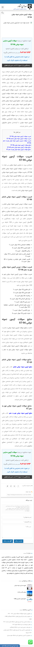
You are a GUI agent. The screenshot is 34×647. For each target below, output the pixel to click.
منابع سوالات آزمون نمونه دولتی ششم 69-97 (19, 147)
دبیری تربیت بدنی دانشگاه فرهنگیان (17, 627)
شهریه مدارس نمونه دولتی (20, 585)
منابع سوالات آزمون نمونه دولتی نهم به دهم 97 (18, 150)
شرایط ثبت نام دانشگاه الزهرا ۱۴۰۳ (20, 624)
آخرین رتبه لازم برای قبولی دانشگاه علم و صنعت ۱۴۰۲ (14, 622)
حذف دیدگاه (7, 541)
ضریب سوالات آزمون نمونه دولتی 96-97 (20, 136)
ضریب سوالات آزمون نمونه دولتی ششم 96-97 (19, 139)
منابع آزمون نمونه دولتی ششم (22, 367)
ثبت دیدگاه (18, 541)
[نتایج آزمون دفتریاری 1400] (29, 600)
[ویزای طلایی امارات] (29, 593)
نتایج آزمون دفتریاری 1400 (20, 599)
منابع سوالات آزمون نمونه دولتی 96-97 (21, 145)
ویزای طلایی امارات (21, 592)
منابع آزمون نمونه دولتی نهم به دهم (20, 413)
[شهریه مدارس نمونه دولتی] (29, 587)
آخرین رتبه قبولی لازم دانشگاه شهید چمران (16, 635)
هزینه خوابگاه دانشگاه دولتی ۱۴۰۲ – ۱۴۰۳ (17, 614)
